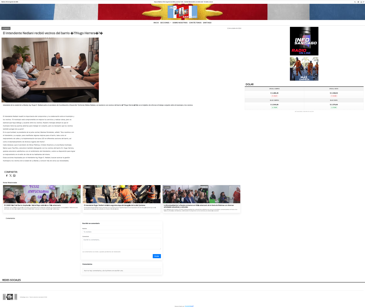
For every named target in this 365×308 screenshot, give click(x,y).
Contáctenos (195, 23)
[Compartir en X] (10, 175)
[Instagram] (358, 2)
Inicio (156, 23)
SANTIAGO (207, 23)
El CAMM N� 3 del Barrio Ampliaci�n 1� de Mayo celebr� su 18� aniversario (32, 205)
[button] (355, 2)
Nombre (84, 228)
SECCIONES (165, 23)
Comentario (85, 236)
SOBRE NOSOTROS (180, 23)
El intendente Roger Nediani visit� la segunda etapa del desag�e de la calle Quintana (114, 205)
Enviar (156, 256)
